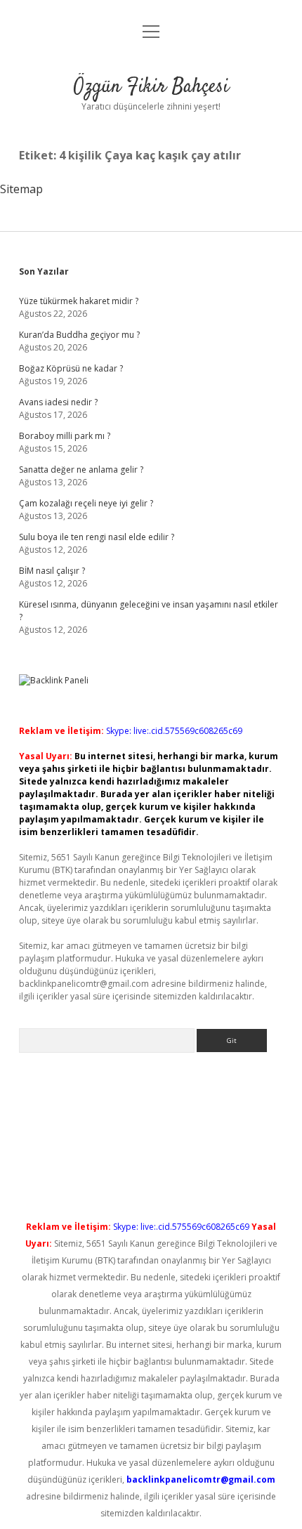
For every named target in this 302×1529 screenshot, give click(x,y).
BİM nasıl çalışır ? (52, 571)
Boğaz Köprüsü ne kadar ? (71, 368)
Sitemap (21, 189)
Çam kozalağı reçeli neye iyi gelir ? (86, 503)
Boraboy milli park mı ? (64, 436)
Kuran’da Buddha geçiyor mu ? (79, 335)
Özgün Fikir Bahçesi (151, 87)
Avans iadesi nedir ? (58, 402)
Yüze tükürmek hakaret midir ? (78, 301)
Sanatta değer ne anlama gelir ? (81, 469)
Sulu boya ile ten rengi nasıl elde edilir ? (96, 537)
